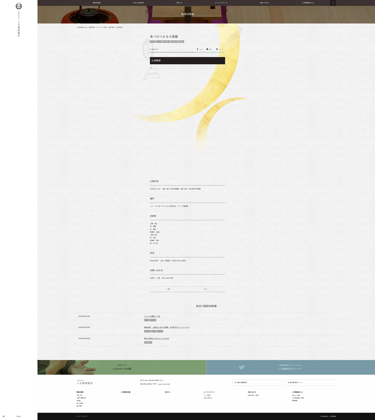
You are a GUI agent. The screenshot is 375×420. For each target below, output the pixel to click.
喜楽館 (78, 400)
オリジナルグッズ (221, 3)
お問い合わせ (264, 3)
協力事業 (79, 406)
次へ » (206, 289)
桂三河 (154, 331)
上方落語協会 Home (81, 27)
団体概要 (294, 400)
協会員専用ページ (295, 382)
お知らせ (179, 3)
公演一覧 (79, 395)
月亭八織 (153, 320)
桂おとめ (160, 331)
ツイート (221, 49)
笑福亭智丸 (148, 342)
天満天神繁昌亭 (240, 382)
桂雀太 (152, 41)
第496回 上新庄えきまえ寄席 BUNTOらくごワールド (167, 327)
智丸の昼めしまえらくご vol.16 (156, 338)
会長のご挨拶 (296, 395)
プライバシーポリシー (82, 416)
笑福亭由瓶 (174, 41)
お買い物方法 (208, 398)
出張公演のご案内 (253, 395)
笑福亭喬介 (166, 41)
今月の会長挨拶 (138, 3)
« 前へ (169, 289)
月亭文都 (147, 331)
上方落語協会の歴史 (298, 398)
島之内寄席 (79, 403)
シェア (201, 49)
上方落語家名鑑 (125, 392)
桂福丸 (181, 41)
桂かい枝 (158, 41)
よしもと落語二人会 (152, 316)
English (19, 416)
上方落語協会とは (307, 3)
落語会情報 (96, 3)
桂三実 (147, 320)
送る (210, 49)
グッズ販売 (207, 395)
